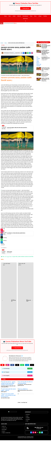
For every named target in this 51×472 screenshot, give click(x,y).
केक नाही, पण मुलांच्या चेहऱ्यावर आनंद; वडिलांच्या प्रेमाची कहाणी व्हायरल (45, 74)
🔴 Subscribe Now (25, 8)
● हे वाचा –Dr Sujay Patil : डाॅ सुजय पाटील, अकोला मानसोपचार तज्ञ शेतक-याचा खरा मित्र (17, 256)
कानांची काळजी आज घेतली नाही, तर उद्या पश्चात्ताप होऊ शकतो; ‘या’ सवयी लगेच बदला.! (46, 69)
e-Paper (39, 16)
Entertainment (25, 16)
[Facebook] (2, 235)
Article (14, 16)
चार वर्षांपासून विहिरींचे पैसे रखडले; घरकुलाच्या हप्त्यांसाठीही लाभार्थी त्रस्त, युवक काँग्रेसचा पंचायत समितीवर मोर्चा (46, 52)
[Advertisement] (25, 32)
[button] (25, 21)
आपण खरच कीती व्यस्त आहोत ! (5, 397)
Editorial (19, 16)
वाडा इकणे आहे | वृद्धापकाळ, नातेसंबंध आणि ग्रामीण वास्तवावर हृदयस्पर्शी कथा (8, 386)
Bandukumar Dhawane (9, 52)
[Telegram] (2, 242)
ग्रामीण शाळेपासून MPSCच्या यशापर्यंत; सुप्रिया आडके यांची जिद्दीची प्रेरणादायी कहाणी (46, 46)
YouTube (45, 16)
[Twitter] (2, 237)
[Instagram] (2, 232)
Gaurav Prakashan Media (25, 437)
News (10, 16)
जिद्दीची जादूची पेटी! (3, 391)
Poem (31, 16)
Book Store (25, 18)
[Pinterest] (2, 230)
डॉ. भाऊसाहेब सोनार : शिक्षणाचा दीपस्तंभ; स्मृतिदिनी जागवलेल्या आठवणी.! (46, 58)
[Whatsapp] (2, 240)
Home (5, 16)
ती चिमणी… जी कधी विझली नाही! (22, 402)
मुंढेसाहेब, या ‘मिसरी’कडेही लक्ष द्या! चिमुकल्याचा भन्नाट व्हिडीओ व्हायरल (45, 79)
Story (35, 16)
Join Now (29, 368)
